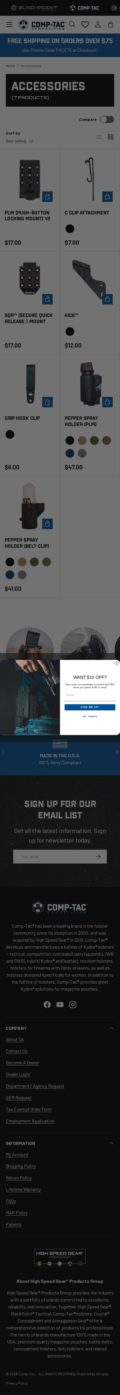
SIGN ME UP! (90, 707)
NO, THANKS (90, 717)
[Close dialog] (117, 663)
